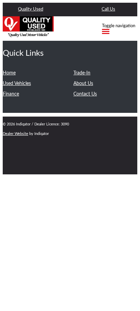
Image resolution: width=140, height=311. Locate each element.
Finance (11, 94)
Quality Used (30, 9)
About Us (83, 83)
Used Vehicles (17, 83)
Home (9, 73)
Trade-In (81, 73)
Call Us (108, 9)
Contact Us (85, 94)
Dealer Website (15, 134)
